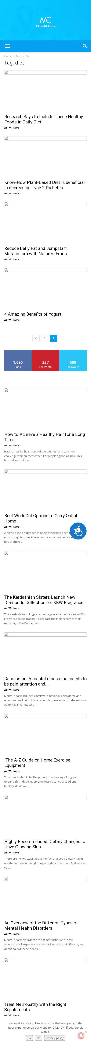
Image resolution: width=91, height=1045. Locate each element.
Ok (29, 1038)
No (38, 1038)
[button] (7, 46)
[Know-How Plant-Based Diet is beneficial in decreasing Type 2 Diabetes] (45, 156)
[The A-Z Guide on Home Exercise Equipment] (45, 734)
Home (8, 56)
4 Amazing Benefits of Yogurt (32, 314)
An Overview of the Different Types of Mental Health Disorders (41, 925)
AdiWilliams (11, 127)
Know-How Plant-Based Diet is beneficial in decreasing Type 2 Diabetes (44, 185)
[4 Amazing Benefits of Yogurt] (45, 288)
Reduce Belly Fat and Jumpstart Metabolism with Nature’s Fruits (35, 251)
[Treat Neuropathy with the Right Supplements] (45, 978)
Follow (46, 351)
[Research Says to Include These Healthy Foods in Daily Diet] (45, 90)
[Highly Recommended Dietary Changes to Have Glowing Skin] (45, 815)
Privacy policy (55, 1038)
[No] (86, 1031)
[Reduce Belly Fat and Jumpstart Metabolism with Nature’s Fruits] (45, 222)
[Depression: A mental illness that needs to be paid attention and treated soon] (45, 652)
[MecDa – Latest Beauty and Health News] (45, 20)
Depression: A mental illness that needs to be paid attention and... (45, 681)
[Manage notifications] (81, 1035)
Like (18, 351)
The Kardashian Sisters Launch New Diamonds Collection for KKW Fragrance (43, 600)
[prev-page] (36, 338)
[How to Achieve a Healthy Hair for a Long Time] (45, 408)
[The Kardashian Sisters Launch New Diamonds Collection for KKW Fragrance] (45, 571)
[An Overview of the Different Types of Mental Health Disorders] (45, 897)
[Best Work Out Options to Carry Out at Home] (45, 490)
